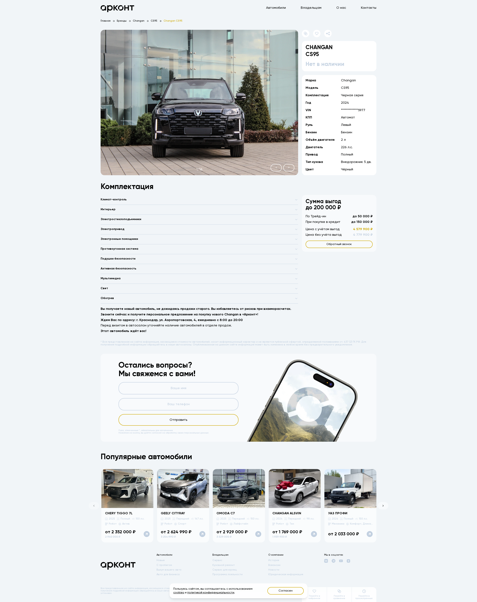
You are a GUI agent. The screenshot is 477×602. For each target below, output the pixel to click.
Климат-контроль (114, 199)
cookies (178, 592)
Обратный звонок (339, 244)
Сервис (217, 560)
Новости (273, 569)
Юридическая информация (285, 574)
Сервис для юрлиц (224, 569)
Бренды (122, 21)
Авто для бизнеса (168, 574)
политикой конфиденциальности (210, 592)
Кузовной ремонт (223, 565)
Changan (138, 21)
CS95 (154, 21)
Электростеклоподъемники (121, 219)
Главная (105, 21)
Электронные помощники (119, 239)
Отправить (178, 420)
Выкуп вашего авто (169, 569)
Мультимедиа (111, 278)
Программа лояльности (227, 574)
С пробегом (164, 565)
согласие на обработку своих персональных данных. (180, 433)
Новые (161, 560)
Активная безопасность (118, 268)
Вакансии (274, 565)
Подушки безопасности (118, 258)
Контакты (368, 7)
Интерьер (108, 209)
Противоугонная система (119, 248)
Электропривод (112, 229)
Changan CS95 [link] (173, 21)
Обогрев (107, 298)
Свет (104, 288)
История (273, 560)
